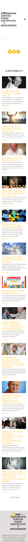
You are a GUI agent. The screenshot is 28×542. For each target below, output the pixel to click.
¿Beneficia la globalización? (12, 225)
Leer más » (5, 108)
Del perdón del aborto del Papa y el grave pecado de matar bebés (14, 477)
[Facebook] (14, 52)
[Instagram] (18, 52)
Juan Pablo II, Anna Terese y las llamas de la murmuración (13, 325)
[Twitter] (10, 52)
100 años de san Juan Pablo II (12, 159)
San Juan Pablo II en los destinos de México (13, 193)
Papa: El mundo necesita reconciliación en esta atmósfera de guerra (12, 437)
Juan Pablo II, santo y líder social (11, 93)
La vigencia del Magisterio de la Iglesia (13, 259)
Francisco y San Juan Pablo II (13, 292)
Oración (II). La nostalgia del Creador (11, 128)
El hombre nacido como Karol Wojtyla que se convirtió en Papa (13, 362)
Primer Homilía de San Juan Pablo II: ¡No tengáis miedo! (12, 399)
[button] (24, 19)
